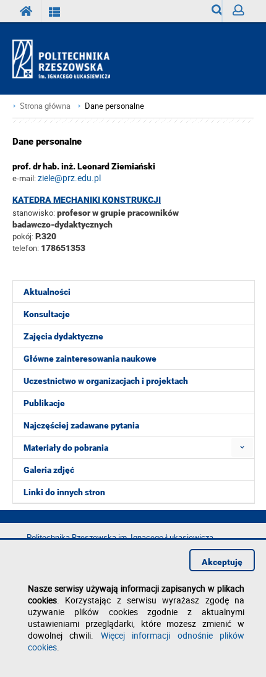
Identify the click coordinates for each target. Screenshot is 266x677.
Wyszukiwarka (212, 11)
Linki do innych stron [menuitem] (64, 492)
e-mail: (24, 178)
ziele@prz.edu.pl (69, 178)
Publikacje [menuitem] (44, 403)
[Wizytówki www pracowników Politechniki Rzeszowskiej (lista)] (55, 11)
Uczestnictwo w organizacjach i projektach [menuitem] (106, 381)
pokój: (23, 236)
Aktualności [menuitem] (47, 292)
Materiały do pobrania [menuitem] (66, 448)
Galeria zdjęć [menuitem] (49, 470)
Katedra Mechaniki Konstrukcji (86, 200)
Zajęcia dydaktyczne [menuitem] (63, 336)
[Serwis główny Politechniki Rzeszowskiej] (26, 11)
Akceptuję (222, 562)
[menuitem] (242, 447)
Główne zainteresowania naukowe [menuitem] (90, 359)
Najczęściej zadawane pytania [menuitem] (81, 425)
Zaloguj (238, 11)
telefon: (25, 247)
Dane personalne (114, 106)
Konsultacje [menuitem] (47, 314)
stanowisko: (33, 212)
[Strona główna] (66, 59)
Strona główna (45, 106)
